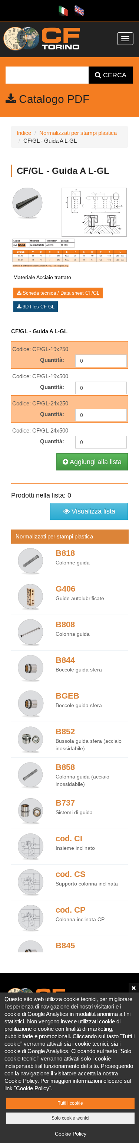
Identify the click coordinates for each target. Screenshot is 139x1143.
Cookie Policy (70, 1134)
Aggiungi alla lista (95, 462)
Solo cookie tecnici (70, 1118)
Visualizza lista (92, 511)
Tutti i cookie (70, 1103)
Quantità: (52, 360)
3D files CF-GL (37, 307)
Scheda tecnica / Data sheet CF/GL (60, 293)
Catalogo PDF (52, 99)
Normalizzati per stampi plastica (78, 133)
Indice (24, 133)
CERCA (113, 75)
